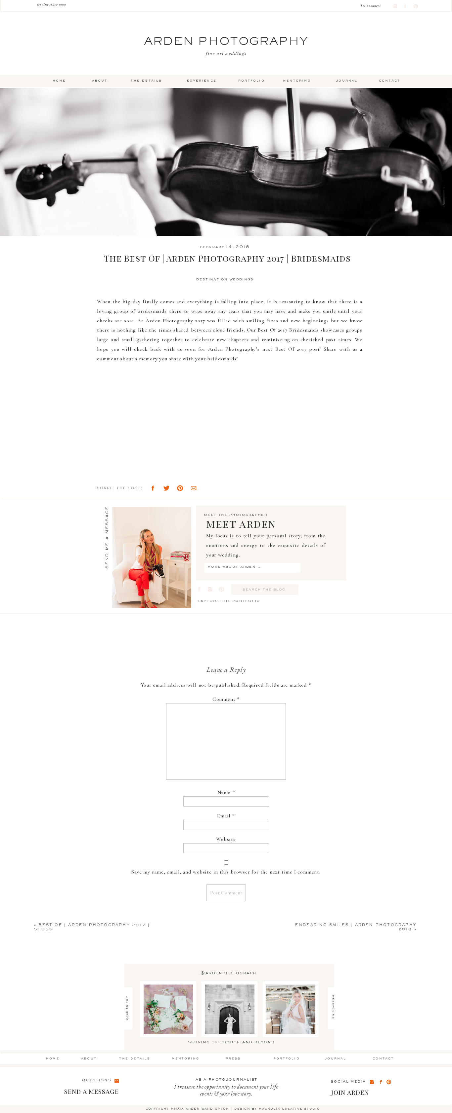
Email (226, 815)
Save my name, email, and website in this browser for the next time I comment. (226, 872)
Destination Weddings (224, 279)
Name (226, 792)
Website (226, 839)
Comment (226, 699)
